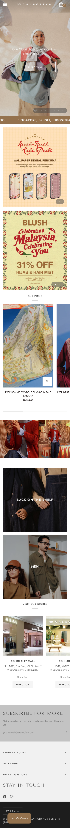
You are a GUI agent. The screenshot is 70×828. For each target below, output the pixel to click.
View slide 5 (54, 110)
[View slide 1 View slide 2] (35, 250)
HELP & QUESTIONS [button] (15, 774)
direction (22, 684)
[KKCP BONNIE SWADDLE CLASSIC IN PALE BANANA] (28, 345)
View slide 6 (58, 110)
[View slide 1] (35, 167)
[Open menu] (8, 4)
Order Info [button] (10, 763)
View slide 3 (45, 110)
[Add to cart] (47, 381)
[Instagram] (11, 796)
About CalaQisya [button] (14, 752)
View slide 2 (41, 110)
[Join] (64, 732)
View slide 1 (55, 284)
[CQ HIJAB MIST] (35, 250)
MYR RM (11, 811)
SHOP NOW (35, 67)
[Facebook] (4, 796)
